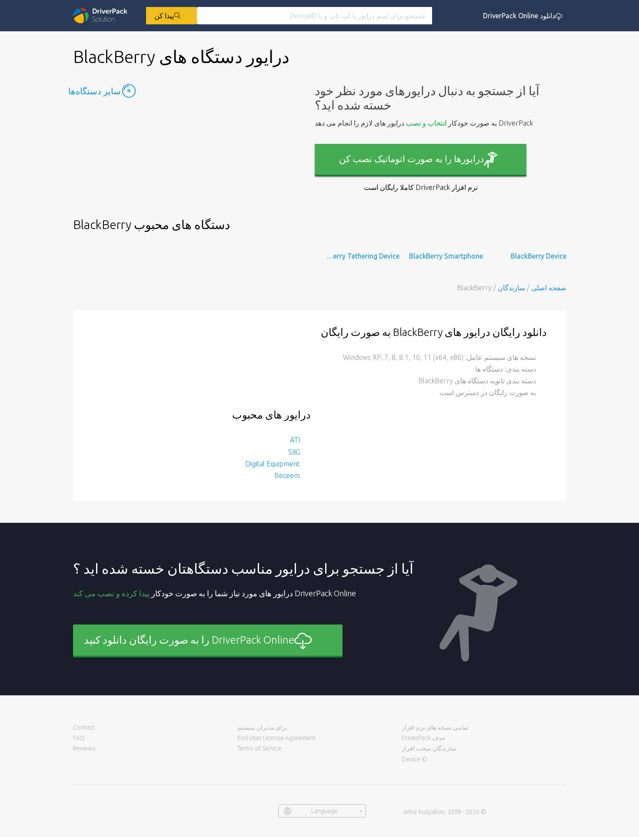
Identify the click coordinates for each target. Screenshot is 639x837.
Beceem (287, 475)
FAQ (79, 737)
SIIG (294, 452)
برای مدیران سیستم (262, 727)
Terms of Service (259, 748)
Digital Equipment (272, 464)
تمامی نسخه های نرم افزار (435, 727)
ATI (295, 440)
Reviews (84, 748)
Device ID (414, 759)
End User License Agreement (276, 737)
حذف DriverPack (424, 737)
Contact (84, 727)
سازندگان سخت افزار (429, 748)
